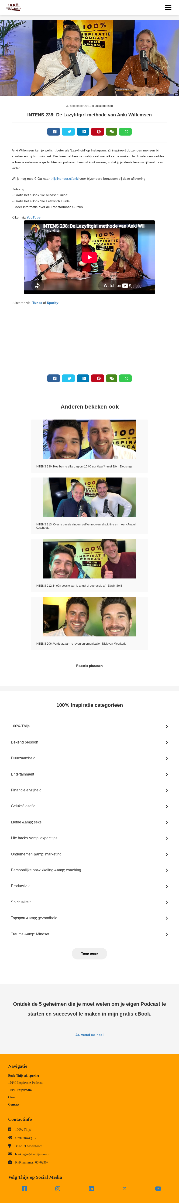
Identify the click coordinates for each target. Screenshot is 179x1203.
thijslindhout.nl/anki (65, 178)
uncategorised (104, 106)
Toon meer (89, 953)
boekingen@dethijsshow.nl (32, 1154)
